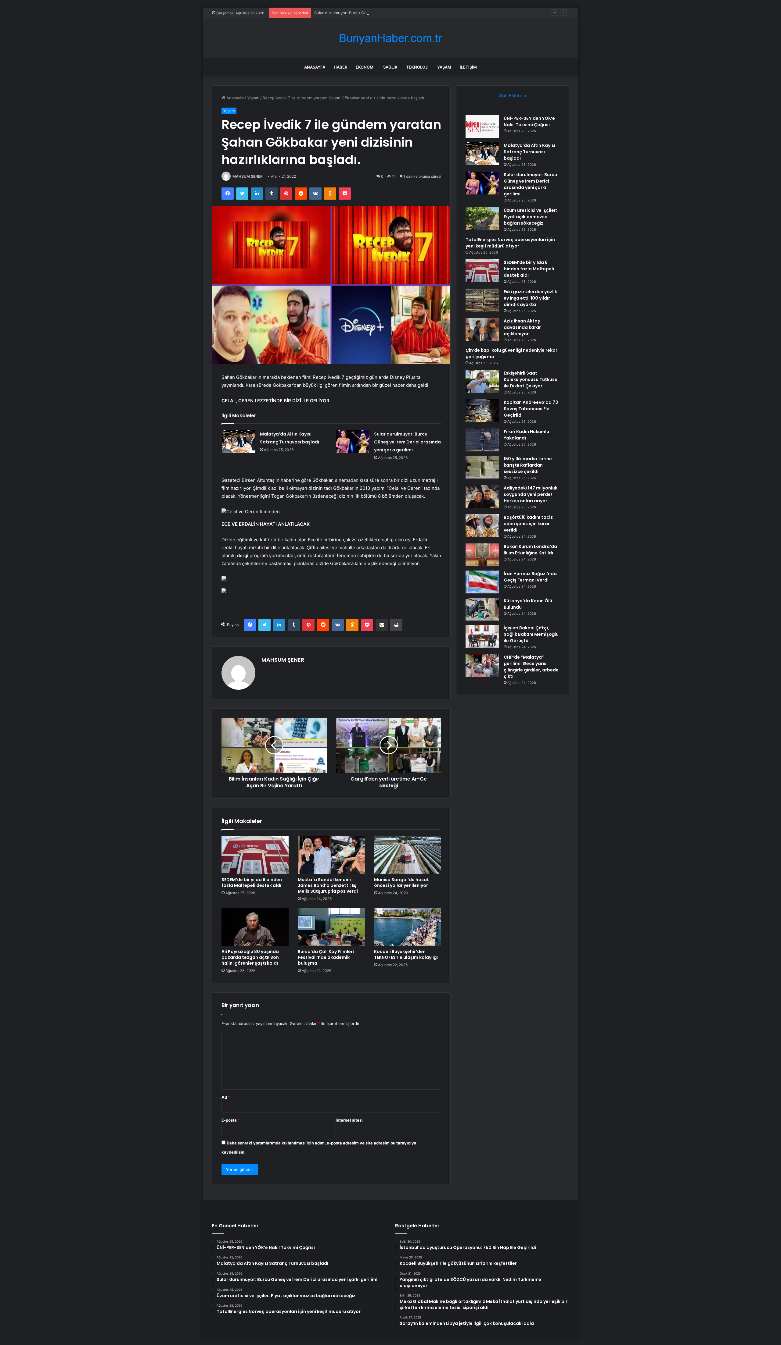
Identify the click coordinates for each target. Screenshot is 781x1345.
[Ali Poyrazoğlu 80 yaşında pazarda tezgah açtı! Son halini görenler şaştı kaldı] (255, 927)
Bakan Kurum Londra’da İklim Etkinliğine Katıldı (530, 549)
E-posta (230, 1120)
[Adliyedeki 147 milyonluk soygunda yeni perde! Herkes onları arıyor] (482, 496)
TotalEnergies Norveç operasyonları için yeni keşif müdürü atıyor (510, 243)
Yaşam (444, 67)
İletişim (468, 67)
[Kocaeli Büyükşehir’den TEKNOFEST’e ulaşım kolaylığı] (407, 927)
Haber (340, 67)
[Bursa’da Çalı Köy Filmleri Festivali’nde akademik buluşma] (331, 927)
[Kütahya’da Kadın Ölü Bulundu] (482, 609)
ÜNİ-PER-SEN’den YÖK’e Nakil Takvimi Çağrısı (529, 121)
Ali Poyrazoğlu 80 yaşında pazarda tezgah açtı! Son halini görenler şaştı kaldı (250, 957)
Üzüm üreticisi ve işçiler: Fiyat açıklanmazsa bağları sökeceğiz (530, 216)
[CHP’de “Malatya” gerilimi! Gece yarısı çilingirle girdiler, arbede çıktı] (482, 665)
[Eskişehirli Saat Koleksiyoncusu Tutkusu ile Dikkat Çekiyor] (482, 381)
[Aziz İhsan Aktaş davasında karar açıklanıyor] (482, 329)
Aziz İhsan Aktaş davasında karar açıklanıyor (522, 327)
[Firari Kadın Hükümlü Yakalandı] (482, 440)
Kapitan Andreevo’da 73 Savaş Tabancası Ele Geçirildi (531, 408)
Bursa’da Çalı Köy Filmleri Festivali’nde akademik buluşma (326, 957)
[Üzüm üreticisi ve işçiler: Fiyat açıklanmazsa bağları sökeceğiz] (482, 218)
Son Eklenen (512, 95)
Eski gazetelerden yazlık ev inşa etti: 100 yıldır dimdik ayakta (530, 298)
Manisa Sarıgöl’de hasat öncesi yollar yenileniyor (401, 882)
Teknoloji (417, 67)
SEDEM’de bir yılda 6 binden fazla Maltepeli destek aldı (251, 882)
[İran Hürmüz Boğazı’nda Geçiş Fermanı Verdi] (482, 582)
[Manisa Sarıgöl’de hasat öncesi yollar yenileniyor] (407, 855)
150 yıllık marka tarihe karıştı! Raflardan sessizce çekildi (528, 465)
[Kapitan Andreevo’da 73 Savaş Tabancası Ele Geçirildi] (482, 410)
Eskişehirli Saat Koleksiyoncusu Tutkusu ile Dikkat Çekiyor (530, 379)
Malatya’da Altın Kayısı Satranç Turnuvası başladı (529, 151)
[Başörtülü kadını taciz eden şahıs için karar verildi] (482, 525)
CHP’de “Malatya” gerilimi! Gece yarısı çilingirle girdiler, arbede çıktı (531, 666)
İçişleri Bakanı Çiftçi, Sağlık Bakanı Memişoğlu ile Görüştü (531, 634)
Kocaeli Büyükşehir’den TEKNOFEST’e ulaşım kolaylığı (406, 954)
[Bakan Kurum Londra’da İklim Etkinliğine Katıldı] (482, 554)
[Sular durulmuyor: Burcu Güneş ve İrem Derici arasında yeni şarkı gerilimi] (352, 441)
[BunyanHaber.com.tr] (390, 38)
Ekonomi (365, 67)
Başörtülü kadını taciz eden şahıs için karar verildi (528, 523)
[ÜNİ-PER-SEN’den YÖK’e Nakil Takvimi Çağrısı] (482, 126)
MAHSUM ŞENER (247, 176)
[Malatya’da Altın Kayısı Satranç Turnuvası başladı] (238, 441)
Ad (225, 1097)
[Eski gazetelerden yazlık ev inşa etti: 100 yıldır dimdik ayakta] (482, 300)
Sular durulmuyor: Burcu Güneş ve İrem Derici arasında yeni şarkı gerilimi (383, 12)
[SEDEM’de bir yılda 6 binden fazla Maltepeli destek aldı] (255, 855)
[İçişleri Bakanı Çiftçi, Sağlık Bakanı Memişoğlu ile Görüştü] (482, 636)
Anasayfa (314, 67)
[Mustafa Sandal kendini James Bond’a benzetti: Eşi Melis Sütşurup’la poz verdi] (331, 855)
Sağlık (390, 67)
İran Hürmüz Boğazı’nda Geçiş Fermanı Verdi (530, 577)
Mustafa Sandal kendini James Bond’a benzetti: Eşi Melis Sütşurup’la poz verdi (328, 885)
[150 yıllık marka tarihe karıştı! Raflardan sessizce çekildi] (482, 467)
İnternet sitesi (349, 1120)
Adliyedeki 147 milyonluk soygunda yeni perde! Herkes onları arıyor (530, 494)
